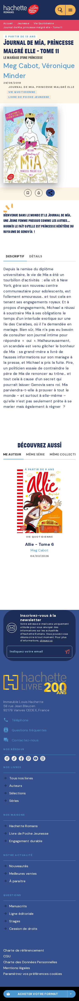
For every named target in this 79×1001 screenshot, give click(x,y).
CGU (7, 956)
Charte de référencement (23, 950)
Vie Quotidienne (44, 23)
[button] (41, 87)
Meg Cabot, (22, 65)
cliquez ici (46, 640)
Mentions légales (16, 968)
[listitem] (7, 758)
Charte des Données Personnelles (30, 962)
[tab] (15, 256)
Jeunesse (23, 23)
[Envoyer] (67, 652)
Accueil (8, 23)
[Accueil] (21, 10)
